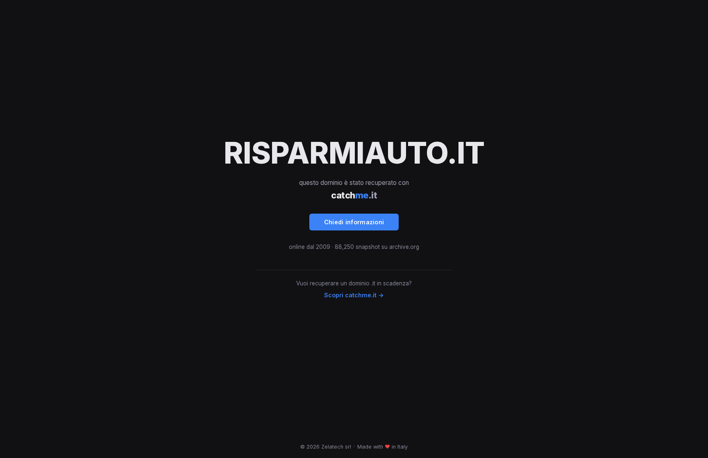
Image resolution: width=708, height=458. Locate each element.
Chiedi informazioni (354, 222)
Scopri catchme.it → (354, 295)
